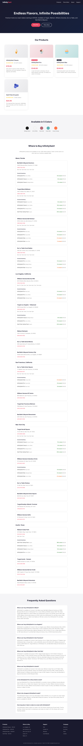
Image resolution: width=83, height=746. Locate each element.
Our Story (65, 729)
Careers (65, 733)
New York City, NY (27, 731)
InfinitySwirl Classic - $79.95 (9, 727)
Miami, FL (25, 735)
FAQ (44, 727)
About (72, 2)
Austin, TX (25, 733)
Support (78, 2)
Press (64, 731)
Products (59, 2)
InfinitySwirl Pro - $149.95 (8, 729)
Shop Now (35, 24)
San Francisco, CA (27, 729)
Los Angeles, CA (26, 727)
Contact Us (45, 729)
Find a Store (66, 2)
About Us (65, 727)
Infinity (7, 2)
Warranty (45, 731)
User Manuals (46, 733)
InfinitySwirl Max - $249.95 (8, 731)
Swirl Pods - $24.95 (7, 733)
